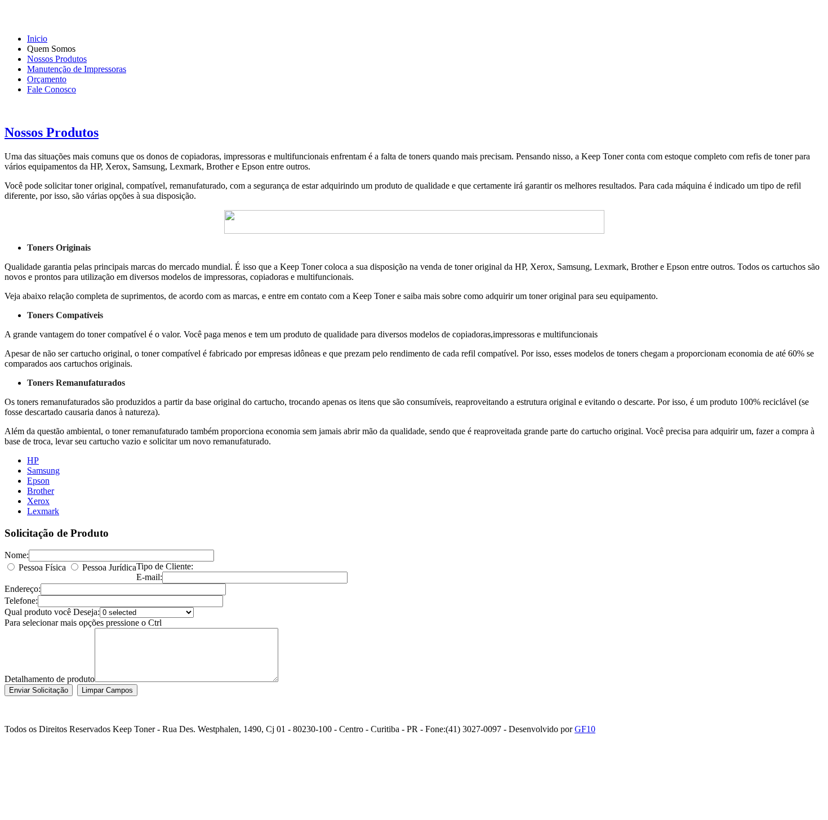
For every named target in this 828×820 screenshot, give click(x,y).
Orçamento (46, 79)
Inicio (37, 38)
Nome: (17, 555)
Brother (40, 491)
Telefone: (21, 600)
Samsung (43, 470)
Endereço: (23, 589)
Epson (38, 480)
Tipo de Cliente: (164, 566)
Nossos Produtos (57, 59)
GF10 (585, 729)
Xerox (38, 501)
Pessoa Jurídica (109, 567)
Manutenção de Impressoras (76, 69)
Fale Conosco (51, 89)
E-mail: (149, 577)
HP (33, 460)
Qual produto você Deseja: (52, 612)
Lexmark (43, 511)
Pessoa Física (42, 567)
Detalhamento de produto (50, 679)
